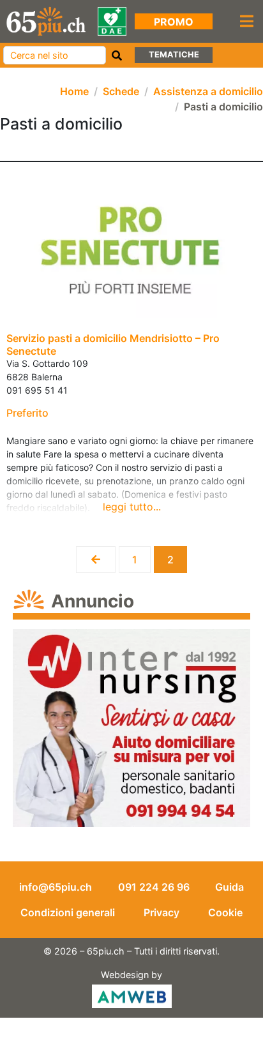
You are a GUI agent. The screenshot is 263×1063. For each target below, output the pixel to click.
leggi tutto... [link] (132, 506)
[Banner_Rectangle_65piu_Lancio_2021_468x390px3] (131, 726)
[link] (46, 20)
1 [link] (141, 556)
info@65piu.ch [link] (55, 887)
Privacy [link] (161, 912)
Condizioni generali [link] (67, 912)
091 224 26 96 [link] (154, 887)
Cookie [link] (225, 912)
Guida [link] (229, 887)
